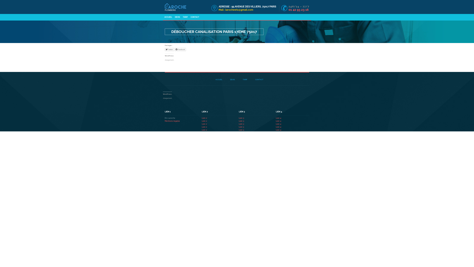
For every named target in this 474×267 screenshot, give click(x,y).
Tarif (185, 17)
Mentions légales (172, 121)
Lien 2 (205, 118)
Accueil (168, 17)
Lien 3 (242, 118)
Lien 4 (279, 118)
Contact (195, 17)
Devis (177, 17)
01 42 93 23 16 (299, 9)
